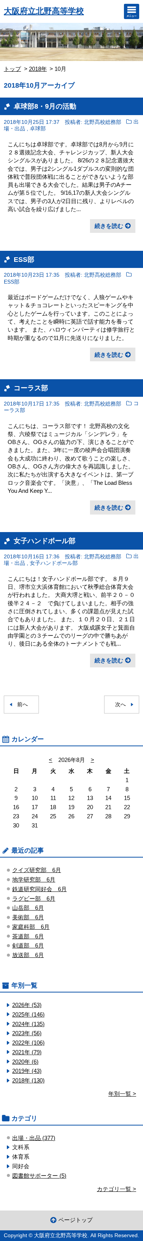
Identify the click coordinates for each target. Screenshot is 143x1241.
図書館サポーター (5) (39, 1175)
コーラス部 (31, 388)
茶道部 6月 (28, 936)
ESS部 (24, 259)
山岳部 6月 (28, 907)
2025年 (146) (28, 1014)
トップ (12, 69)
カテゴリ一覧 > (116, 1189)
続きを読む (109, 226)
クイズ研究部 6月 (36, 870)
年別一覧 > (122, 1093)
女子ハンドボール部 (45, 541)
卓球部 (38, 129)
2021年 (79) (27, 1052)
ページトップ (75, 1220)
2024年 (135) (28, 1024)
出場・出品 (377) (33, 1138)
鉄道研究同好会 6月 (39, 889)
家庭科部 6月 (31, 927)
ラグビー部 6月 (33, 898)
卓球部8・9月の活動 (45, 106)
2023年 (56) (27, 1033)
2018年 (38, 69)
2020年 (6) (25, 1061)
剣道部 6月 (28, 945)
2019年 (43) (27, 1071)
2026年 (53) (27, 1005)
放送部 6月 (28, 955)
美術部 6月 (28, 917)
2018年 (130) (28, 1080)
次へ (120, 704)
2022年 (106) (28, 1042)
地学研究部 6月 (33, 879)
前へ (22, 704)
